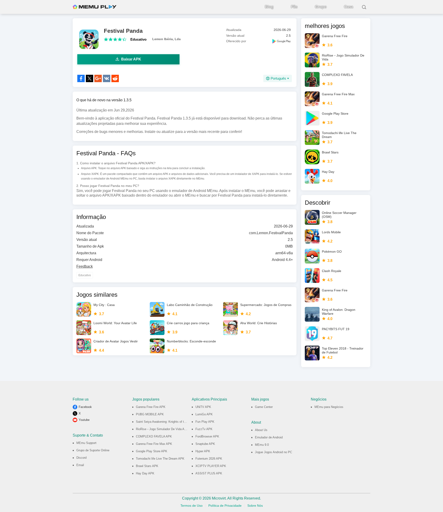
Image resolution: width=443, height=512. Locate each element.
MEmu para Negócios (328, 407)
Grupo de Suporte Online (92, 450)
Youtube (84, 420)
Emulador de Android (269, 437)
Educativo (138, 39)
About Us (261, 430)
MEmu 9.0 (262, 444)
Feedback (84, 266)
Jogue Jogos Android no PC (273, 452)
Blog (269, 7)
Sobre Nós (255, 505)
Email (80, 465)
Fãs (294, 7)
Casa (348, 7)
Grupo (320, 7)
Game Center (264, 407)
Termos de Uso (191, 505)
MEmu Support (86, 443)
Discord (81, 457)
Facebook (85, 407)
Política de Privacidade (225, 505)
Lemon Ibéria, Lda (166, 39)
